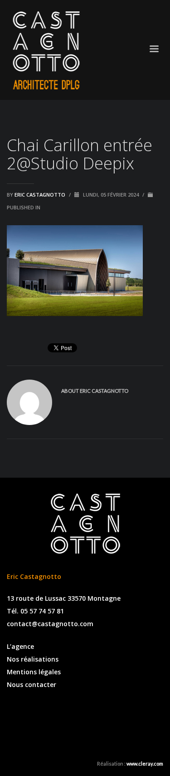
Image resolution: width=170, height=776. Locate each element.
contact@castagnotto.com (50, 623)
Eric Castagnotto (41, 194)
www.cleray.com (144, 763)
